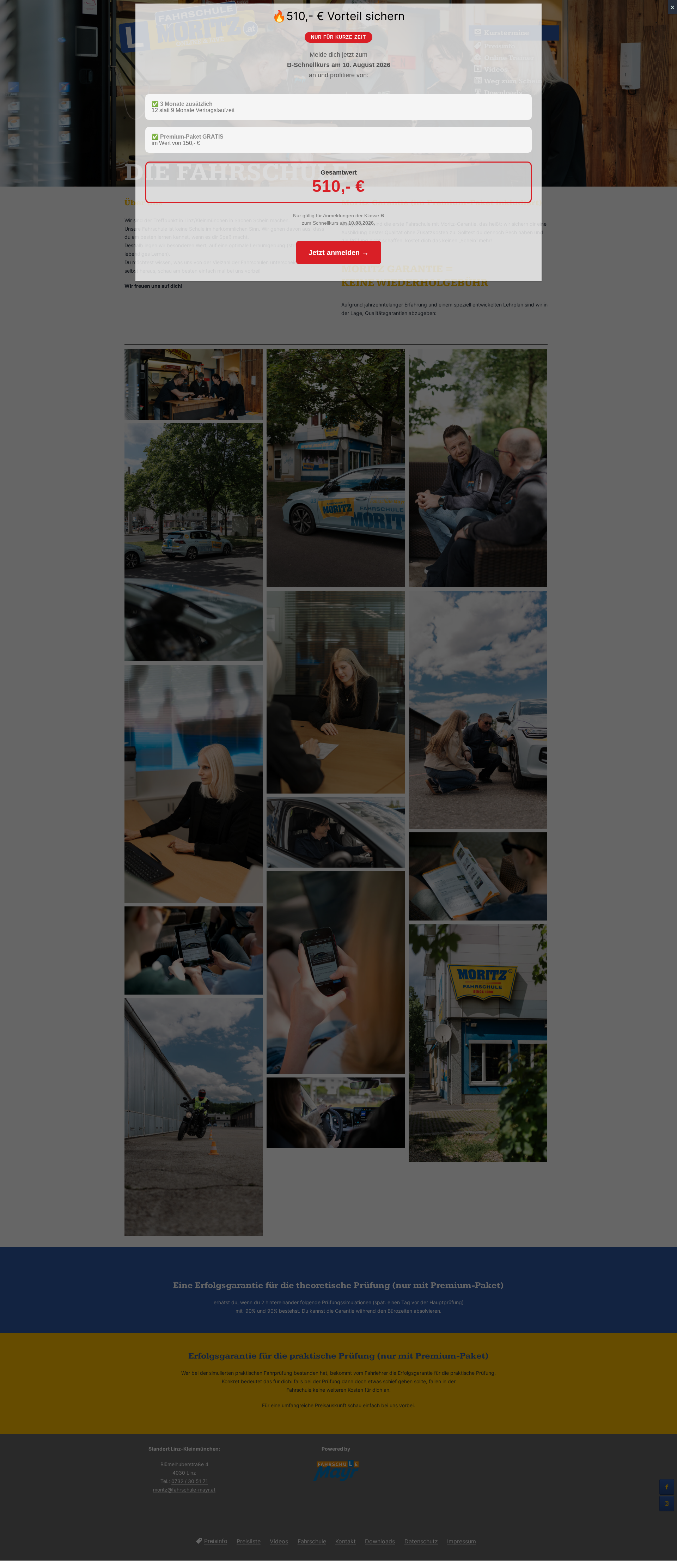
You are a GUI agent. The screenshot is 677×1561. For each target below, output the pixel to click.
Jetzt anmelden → (339, 252)
